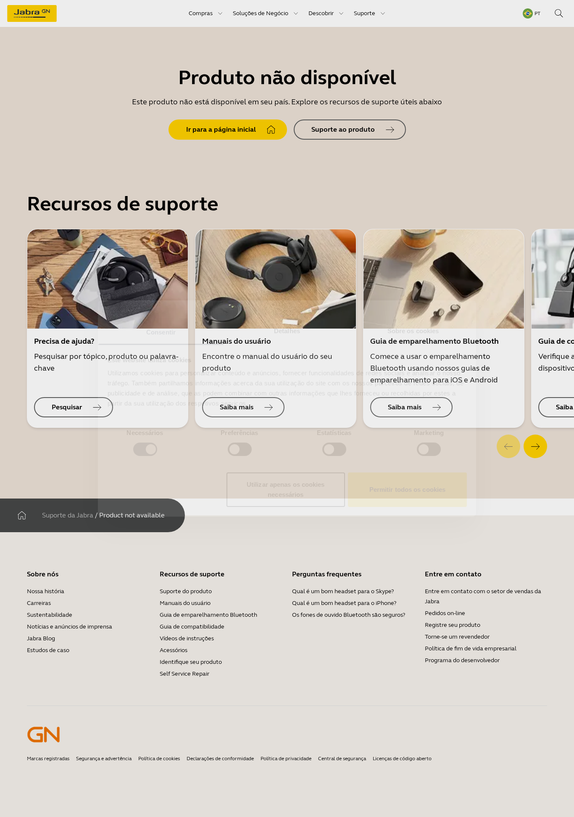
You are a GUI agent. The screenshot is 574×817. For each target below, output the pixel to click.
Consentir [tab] (161, 332)
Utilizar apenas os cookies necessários (286, 489)
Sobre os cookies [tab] (413, 330)
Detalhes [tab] (287, 330)
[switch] (240, 449)
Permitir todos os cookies (407, 489)
